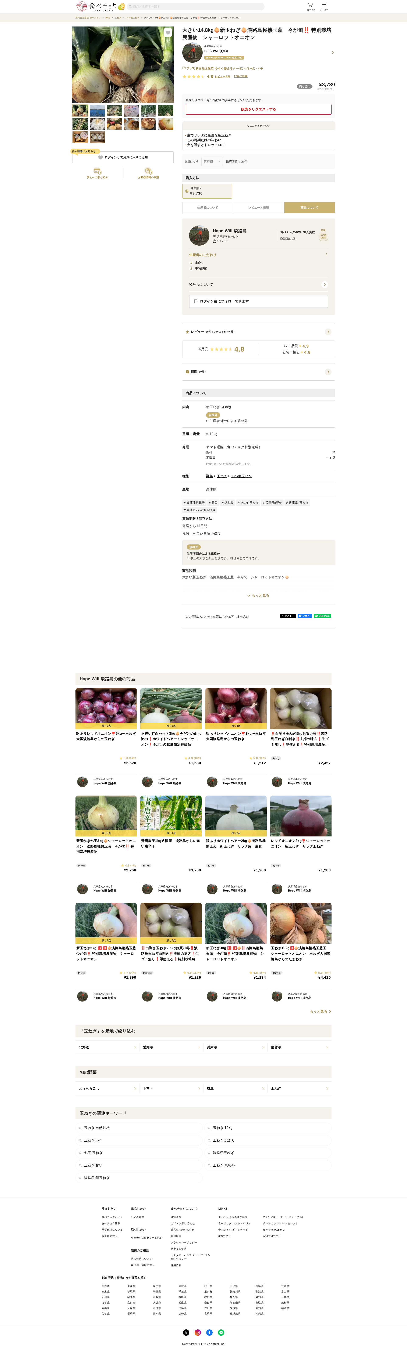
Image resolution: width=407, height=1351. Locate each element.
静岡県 (234, 1297)
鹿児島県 (235, 1313)
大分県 (183, 1313)
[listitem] (107, 1047)
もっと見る (260, 595)
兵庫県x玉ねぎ (298, 502)
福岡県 (285, 1308)
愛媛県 (234, 1308)
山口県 (157, 1308)
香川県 (208, 1308)
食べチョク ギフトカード (233, 1229)
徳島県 (183, 1308)
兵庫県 (211, 489)
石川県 (106, 1297)
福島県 (259, 1286)
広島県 (131, 1308)
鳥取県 (259, 1302)
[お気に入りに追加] (168, 32)
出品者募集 (137, 1217)
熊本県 (157, 1313)
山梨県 (157, 1297)
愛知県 (259, 1297)
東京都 (208, 1291)
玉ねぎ (222, 476)
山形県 (234, 1286)
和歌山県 (235, 1302)
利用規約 (176, 1236)
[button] (258, 343)
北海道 (106, 1286)
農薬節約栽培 (196, 502)
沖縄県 (259, 1313)
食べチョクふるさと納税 (232, 1217)
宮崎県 (208, 1313)
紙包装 (229, 502)
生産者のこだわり (202, 255)
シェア (306, 615)
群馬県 (131, 1291)
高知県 (259, 1308)
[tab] (258, 207)
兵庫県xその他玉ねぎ (201, 510)
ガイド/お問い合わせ (183, 1223)
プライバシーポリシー (184, 1242)
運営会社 (176, 1217)
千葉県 (183, 1291)
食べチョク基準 (111, 1223)
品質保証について (112, 1229)
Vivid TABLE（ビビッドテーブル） (283, 1217)
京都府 (131, 1302)
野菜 (209, 476)
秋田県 (208, 1286)
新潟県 (259, 1291)
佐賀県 (106, 1313)
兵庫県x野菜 (273, 502)
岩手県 (157, 1286)
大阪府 (157, 1302)
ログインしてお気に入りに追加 (126, 157)
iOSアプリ (224, 1236)
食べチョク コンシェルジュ (234, 1223)
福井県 (131, 1297)
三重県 (285, 1297)
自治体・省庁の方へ (143, 1265)
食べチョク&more (273, 1229)
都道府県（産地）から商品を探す (124, 1277)
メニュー (324, 9)
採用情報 (176, 1265)
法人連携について (141, 1258)
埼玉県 (157, 1291)
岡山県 (106, 1308)
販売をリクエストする (258, 109)
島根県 (285, 1302)
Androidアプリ (272, 1236)
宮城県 (183, 1286)
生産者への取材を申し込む (147, 1237)
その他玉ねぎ (241, 476)
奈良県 (208, 1302)
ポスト (288, 615)
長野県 (183, 1297)
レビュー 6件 (222, 76)
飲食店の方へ (109, 1236)
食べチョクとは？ (112, 1217)
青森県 (131, 1286)
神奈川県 (235, 1291)
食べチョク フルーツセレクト (280, 1223)
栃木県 (106, 1291)
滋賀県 (106, 1302)
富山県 (285, 1291)
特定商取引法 (179, 1248)
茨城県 (285, 1286)
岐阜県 (208, 1297)
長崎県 (131, 1313)
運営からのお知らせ (183, 1229)
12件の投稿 (240, 76)
